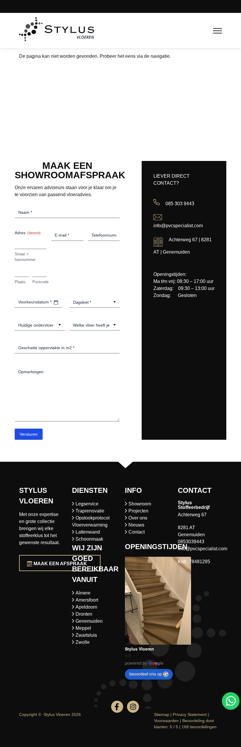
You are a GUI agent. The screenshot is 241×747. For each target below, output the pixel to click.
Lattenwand (88, 531)
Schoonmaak (89, 539)
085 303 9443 (179, 203)
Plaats (20, 282)
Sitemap (161, 714)
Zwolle (83, 642)
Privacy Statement (190, 714)
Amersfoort (87, 599)
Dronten (84, 614)
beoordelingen (199, 726)
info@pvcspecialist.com (178, 225)
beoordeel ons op (145, 674)
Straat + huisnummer (25, 257)
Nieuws (136, 524)
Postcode (39, 282)
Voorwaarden (166, 720)
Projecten (138, 510)
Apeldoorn (86, 607)
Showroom (139, 503)
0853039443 (191, 541)
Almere (83, 592)
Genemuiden (89, 621)
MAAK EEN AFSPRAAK (60, 563)
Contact (136, 531)
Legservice (87, 503)
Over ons (137, 517)
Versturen (29, 434)
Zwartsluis (86, 635)
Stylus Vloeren (139, 649)
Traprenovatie (90, 510)
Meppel (83, 628)
